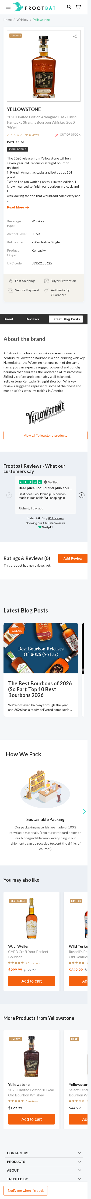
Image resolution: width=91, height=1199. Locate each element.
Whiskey (22, 20)
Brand (8, 319)
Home (8, 20)
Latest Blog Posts (66, 319)
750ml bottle (17, 149)
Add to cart (31, 981)
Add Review (72, 558)
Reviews (32, 319)
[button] (44, 7)
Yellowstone (41, 20)
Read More (15, 207)
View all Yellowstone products (45, 435)
